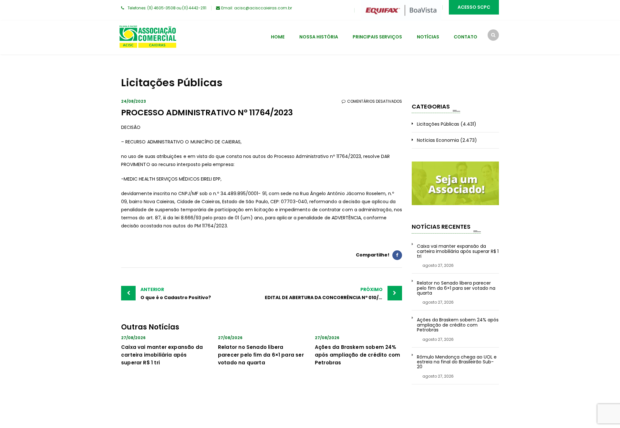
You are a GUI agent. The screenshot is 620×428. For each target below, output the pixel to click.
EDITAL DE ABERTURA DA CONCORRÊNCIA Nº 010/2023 (327, 293)
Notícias (428, 37)
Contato (465, 37)
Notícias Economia (438, 140)
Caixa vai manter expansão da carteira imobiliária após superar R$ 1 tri (162, 355)
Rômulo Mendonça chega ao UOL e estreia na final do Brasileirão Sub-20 (457, 362)
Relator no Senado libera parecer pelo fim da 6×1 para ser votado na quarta (261, 355)
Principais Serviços (377, 37)
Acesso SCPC (474, 7)
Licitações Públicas (438, 124)
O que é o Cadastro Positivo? (175, 293)
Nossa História (318, 37)
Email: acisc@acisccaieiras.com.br (256, 8)
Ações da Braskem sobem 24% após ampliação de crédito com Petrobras (357, 355)
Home (277, 37)
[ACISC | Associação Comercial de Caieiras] (147, 37)
